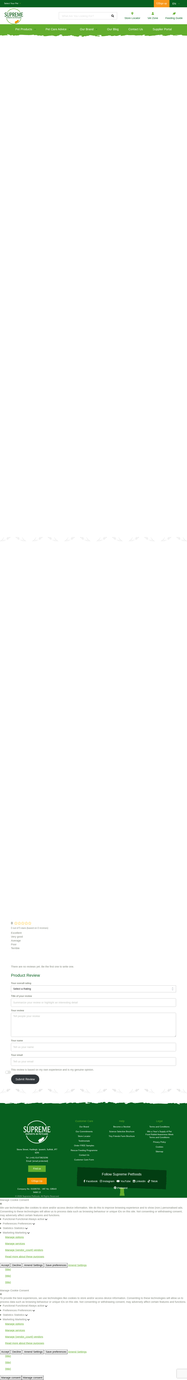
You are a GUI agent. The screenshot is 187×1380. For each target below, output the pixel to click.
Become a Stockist (122, 595)
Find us (37, 1168)
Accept (5, 1265)
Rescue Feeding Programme (84, 1150)
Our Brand (87, 29)
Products (20, 38)
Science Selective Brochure (121, 1131)
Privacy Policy (159, 1142)
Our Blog (113, 29)
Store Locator (84, 1136)
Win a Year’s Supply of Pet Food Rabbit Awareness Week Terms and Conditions (159, 1134)
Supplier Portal (162, 29)
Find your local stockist (94, 501)
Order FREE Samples (84, 1145)
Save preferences (56, 1265)
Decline (16, 1265)
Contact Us (135, 29)
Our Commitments (84, 1131)
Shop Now (28, 128)
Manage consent (11, 1377)
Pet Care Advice (56, 29)
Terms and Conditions (159, 1126)
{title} (8, 1269)
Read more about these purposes (24, 1256)
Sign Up (38, 1181)
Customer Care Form (84, 1159)
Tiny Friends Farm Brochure (122, 1136)
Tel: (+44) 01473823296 (37, 1157)
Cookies (159, 1147)
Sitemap (159, 1151)
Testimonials (84, 1141)
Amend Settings (33, 1265)
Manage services (15, 1243)
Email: (37, 1161)
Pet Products (23, 29)
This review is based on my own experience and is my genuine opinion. (52, 1069)
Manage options (14, 1237)
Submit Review (25, 1079)
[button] (93, 1204)
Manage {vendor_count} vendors (24, 1250)
